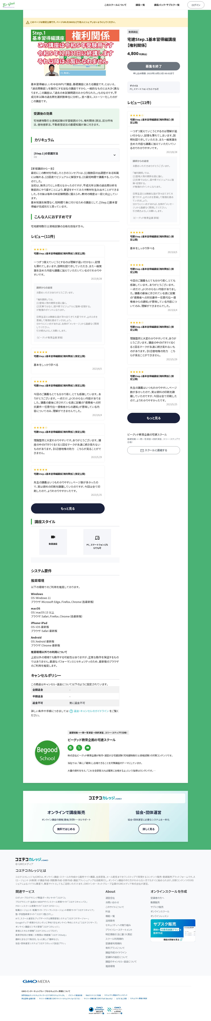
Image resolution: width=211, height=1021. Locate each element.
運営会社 (110, 897)
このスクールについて (115, 4)
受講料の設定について (117, 957)
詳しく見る (149, 829)
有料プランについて (115, 947)
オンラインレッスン (159, 916)
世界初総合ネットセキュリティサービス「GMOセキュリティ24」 (43, 995)
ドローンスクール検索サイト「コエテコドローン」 (37, 905)
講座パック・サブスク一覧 (167, 4)
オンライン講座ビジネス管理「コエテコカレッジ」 (37, 926)
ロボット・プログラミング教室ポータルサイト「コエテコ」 (40, 897)
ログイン (196, 5)
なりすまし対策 (121, 998)
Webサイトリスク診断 (93, 995)
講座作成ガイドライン (116, 952)
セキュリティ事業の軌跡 (138, 998)
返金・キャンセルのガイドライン (91, 711)
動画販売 (155, 902)
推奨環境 (110, 966)
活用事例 (110, 920)
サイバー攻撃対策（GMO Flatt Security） (98, 998)
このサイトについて (115, 907)
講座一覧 (140, 4)
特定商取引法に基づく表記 (119, 934)
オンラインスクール (160, 911)
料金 (108, 911)
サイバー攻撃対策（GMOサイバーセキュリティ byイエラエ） (59, 998)
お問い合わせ (112, 902)
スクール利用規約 (114, 938)
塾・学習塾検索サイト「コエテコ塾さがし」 (34, 914)
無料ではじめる (66, 829)
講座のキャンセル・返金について (121, 961)
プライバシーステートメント (119, 929)
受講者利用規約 (114, 943)
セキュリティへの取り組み (118, 925)
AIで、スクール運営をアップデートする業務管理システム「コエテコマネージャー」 (52, 918)
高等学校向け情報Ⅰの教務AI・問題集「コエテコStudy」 (41, 934)
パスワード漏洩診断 (75, 995)
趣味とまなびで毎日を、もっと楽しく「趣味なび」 (37, 939)
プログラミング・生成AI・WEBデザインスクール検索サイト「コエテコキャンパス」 (51, 901)
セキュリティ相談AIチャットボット (115, 995)
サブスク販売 (157, 907)
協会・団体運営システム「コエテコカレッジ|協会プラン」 (40, 943)
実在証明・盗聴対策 (28, 998)
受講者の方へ (157, 897)
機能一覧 (110, 916)
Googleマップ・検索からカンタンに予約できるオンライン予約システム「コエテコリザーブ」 (56, 922)
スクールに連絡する (155, 450)
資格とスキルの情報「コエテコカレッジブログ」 (36, 930)
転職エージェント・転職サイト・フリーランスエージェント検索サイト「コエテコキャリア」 (54, 910)
